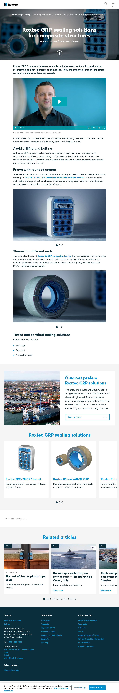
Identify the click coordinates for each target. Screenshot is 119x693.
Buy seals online (48, 628)
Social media (84, 642)
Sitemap (44, 642)
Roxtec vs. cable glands (51, 635)
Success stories (48, 631)
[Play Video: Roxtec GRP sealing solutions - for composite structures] (59, 101)
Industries (45, 620)
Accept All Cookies (97, 687)
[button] (57, 245)
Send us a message (12, 620)
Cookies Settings (85, 646)
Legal (80, 631)
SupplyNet (45, 639)
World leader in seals (87, 620)
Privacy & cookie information (91, 639)
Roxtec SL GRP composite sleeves (54, 256)
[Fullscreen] (103, 128)
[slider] (55, 128)
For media (82, 624)
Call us (7, 624)
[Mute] (94, 128)
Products (45, 624)
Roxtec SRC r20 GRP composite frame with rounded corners (54, 177)
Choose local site (11, 670)
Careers (81, 628)
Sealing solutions (42, 14)
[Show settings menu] (98, 128)
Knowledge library (21, 14)
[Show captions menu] (89, 128)
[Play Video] (15, 128)
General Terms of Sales (88, 635)
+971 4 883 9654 (15, 642)
